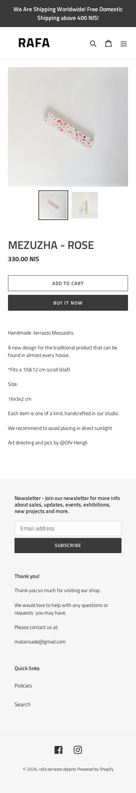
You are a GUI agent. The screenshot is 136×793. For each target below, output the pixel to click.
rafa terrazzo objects (57, 769)
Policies (23, 685)
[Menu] (123, 43)
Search (22, 704)
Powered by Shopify (95, 769)
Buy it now (67, 302)
